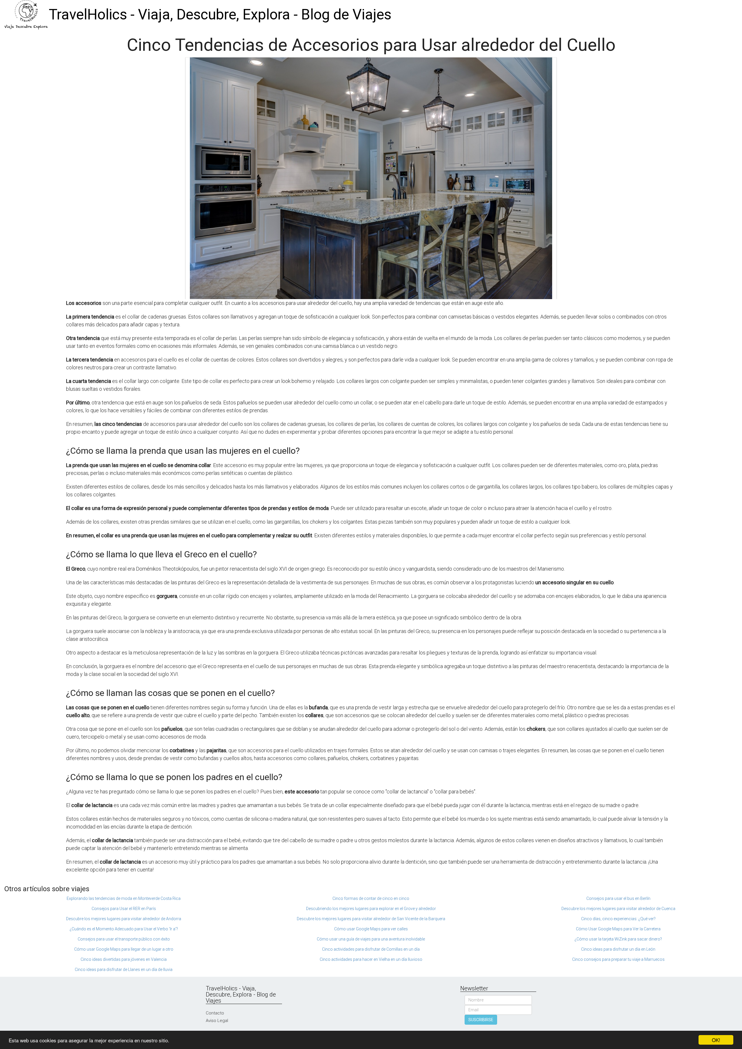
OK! (716, 1039)
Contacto (215, 1013)
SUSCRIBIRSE (480, 1019)
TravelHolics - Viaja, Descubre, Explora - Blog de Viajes (220, 14)
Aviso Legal (217, 1020)
